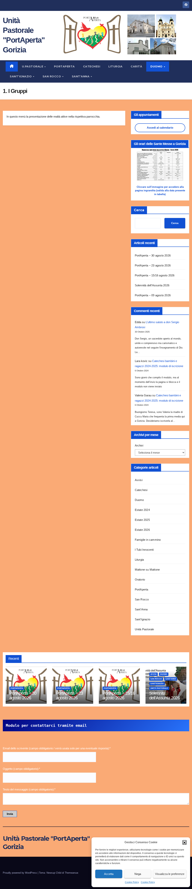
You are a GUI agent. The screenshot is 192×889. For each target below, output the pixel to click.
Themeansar (71, 872)
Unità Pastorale (144, 629)
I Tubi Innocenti (144, 549)
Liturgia (115, 66)
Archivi (139, 445)
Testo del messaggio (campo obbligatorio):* (29, 789)
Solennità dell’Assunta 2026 (152, 285)
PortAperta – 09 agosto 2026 (153, 295)
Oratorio (140, 579)
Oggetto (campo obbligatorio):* (21, 768)
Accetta (108, 873)
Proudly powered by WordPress (20, 872)
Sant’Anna (81, 76)
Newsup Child (53, 872)
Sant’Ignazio (21, 76)
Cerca (139, 210)
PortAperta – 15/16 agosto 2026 (155, 275)
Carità (136, 66)
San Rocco (52, 76)
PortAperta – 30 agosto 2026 (153, 255)
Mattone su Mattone (147, 569)
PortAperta (64, 66)
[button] (184, 842)
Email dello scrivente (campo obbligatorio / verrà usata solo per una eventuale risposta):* (57, 748)
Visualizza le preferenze (169, 873)
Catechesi (91, 66)
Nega (137, 873)
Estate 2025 (142, 519)
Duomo (156, 66)
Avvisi (138, 480)
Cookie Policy (132, 882)
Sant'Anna (141, 609)
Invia (10, 813)
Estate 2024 (142, 509)
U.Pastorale (33, 66)
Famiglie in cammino (148, 539)
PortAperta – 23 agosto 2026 (153, 265)
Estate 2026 (142, 529)
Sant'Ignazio (142, 619)
